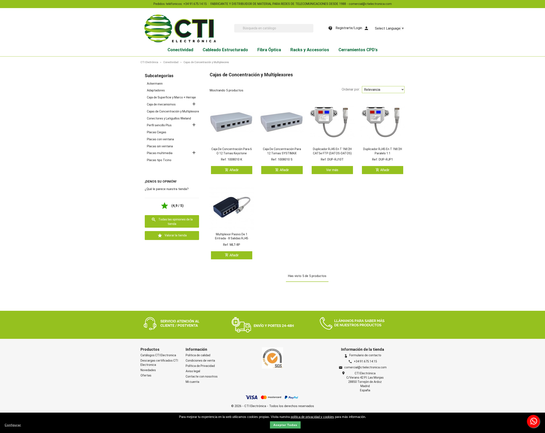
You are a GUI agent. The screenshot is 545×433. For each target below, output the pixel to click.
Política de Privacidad (200, 366)
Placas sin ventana (160, 146)
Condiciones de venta (200, 360)
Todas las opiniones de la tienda (172, 221)
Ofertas (146, 375)
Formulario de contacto (362, 355)
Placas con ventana (160, 139)
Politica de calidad (198, 355)
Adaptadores (156, 90)
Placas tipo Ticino (159, 160)
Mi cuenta (192, 381)
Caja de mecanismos (161, 104)
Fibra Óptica (269, 49)
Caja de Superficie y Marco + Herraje (171, 97)
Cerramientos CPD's (358, 49)
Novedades (148, 370)
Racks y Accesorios (309, 49)
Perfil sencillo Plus (159, 125)
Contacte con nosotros (202, 376)
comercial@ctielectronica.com (365, 367)
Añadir (232, 170)
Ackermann (155, 83)
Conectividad (180, 49)
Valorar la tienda (172, 235)
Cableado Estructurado (225, 49)
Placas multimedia (159, 153)
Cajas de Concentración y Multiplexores (174, 111)
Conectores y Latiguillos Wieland (169, 118)
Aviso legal (193, 371)
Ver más (332, 170)
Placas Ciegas (156, 132)
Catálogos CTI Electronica (158, 355)
